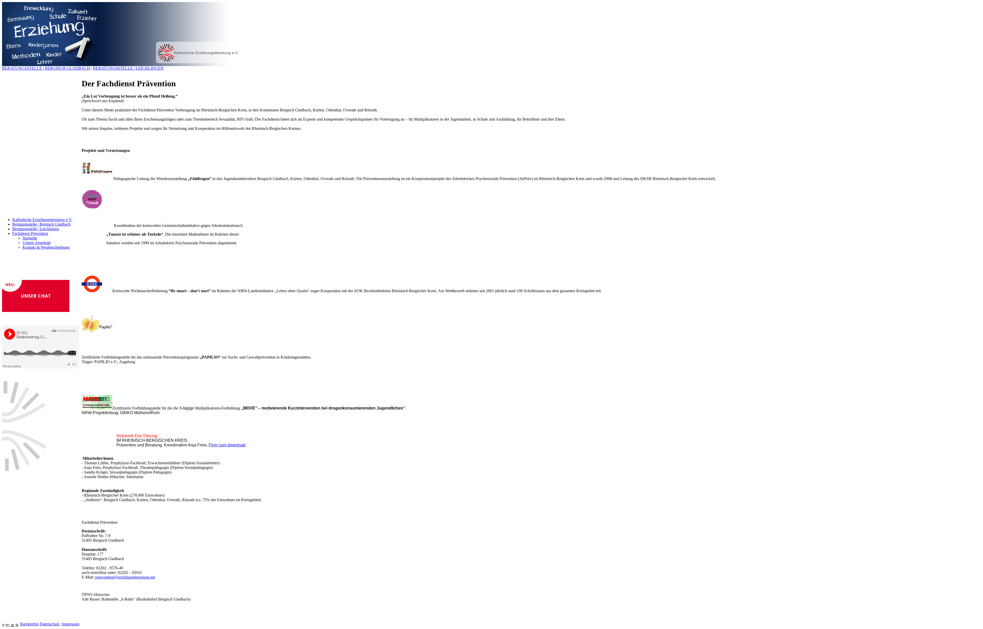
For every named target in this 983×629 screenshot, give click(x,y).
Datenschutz (50, 624)
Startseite (30, 238)
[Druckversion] (12, 624)
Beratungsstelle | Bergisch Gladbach (41, 224)
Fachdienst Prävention (30, 233)
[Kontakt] (16, 624)
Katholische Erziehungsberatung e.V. (42, 219)
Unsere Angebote (37, 242)
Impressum (70, 624)
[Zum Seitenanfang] (3, 624)
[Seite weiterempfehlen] (7, 624)
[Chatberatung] (35, 310)
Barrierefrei (29, 624)
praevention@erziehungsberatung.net (125, 577)
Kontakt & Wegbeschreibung (46, 247)
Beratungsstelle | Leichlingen (35, 229)
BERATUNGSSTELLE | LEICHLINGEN (128, 68)
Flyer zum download (227, 445)
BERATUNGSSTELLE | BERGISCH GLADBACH (46, 68)
